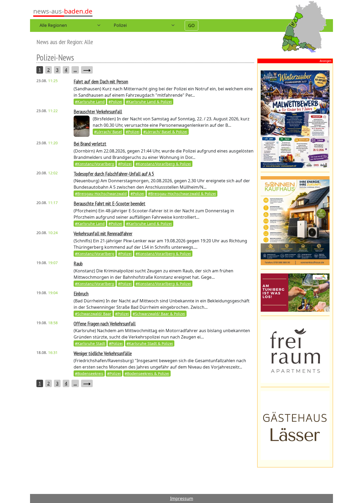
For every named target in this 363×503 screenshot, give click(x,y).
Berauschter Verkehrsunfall (98, 111)
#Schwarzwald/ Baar (93, 313)
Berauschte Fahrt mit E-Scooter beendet (109, 203)
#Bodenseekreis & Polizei (147, 373)
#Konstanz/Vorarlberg (94, 163)
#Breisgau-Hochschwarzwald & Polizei (182, 193)
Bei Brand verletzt (90, 143)
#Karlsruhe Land (90, 101)
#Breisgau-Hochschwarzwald (101, 193)
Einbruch (81, 293)
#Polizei (115, 101)
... (75, 70)
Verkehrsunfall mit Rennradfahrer (103, 233)
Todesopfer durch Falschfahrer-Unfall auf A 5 (114, 173)
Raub (78, 263)
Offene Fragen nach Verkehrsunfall (105, 323)
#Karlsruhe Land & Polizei (149, 101)
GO (191, 25)
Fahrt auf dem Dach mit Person (101, 81)
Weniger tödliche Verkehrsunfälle (103, 353)
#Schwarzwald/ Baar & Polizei (159, 313)
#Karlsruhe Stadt (90, 343)
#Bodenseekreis (89, 373)
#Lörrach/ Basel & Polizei (165, 131)
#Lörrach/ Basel (108, 131)
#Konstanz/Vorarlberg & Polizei (163, 163)
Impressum (181, 498)
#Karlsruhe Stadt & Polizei (149, 343)
